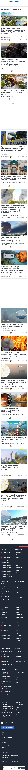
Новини (3, 549)
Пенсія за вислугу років (7, 716)
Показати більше (11, 539)
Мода (17, 630)
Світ (2, 622)
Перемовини (5, 656)
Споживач (18, 628)
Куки (15, 768)
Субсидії (18, 560)
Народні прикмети (21, 674)
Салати (18, 712)
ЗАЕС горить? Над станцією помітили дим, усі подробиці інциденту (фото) (12, 326)
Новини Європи (6, 625)
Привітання (19, 643)
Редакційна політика (7, 737)
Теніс (17, 590)
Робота (18, 555)
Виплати (18, 557)
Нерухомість (5, 591)
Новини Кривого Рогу (6, 568)
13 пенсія (4, 702)
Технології (5, 607)
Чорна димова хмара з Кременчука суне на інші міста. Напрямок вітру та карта (13, 239)
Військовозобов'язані (21, 659)
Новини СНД (5, 633)
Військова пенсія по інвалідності (7, 709)
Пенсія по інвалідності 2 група (7, 705)
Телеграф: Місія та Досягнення (10, 755)
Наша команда (6, 750)
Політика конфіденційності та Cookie (11, 734)
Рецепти (17, 699)
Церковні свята (20, 672)
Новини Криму (6, 574)
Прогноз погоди (20, 572)
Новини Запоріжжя (7, 565)
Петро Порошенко (7, 689)
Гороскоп (18, 625)
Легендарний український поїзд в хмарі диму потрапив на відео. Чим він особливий (13, 178)
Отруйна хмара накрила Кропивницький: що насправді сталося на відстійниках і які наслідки (13, 30)
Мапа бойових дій (7, 651)
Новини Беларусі (6, 638)
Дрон (3, 614)
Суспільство (18, 549)
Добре (21, 768)
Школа (17, 565)
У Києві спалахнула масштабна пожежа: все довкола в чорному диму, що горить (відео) (13, 354)
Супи (17, 707)
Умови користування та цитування (11, 739)
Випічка (18, 702)
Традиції (18, 677)
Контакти (4, 747)
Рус (26, 1)
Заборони (18, 680)
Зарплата (18, 552)
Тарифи (4, 594)
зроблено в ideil (5, 765)
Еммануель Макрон (7, 681)
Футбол (18, 584)
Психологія (19, 614)
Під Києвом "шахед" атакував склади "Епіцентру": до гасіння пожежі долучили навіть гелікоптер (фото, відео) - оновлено (13, 209)
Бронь (17, 654)
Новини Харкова (6, 555)
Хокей (17, 592)
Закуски (18, 715)
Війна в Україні (5, 648)
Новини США (5, 628)
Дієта (17, 612)
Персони (3, 669)
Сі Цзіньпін (5, 678)
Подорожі (18, 633)
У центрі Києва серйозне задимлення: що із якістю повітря (11, 467)
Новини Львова (6, 562)
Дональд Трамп (6, 676)
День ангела (19, 682)
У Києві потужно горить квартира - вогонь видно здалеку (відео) (10, 410)
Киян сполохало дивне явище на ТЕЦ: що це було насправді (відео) (14, 439)
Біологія (4, 612)
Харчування (19, 609)
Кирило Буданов (6, 686)
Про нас (4, 732)
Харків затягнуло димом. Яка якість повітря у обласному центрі (12, 92)
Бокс (17, 587)
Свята (16, 669)
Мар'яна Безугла (6, 691)
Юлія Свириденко (7, 694)
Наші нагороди (6, 745)
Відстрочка (19, 656)
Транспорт (5, 588)
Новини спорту (19, 581)
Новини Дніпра (6, 557)
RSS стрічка (5, 757)
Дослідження (19, 617)
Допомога (18, 570)
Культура (18, 635)
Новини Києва (6, 552)
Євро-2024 (19, 595)
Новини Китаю (6, 635)
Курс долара (5, 596)
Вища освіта (19, 567)
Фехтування (19, 597)
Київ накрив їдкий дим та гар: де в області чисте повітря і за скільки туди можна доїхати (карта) (13, 497)
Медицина (18, 562)
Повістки (18, 651)
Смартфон (5, 617)
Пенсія (3, 699)
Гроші (3, 586)
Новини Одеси (6, 560)
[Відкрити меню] (2, 2)
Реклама (4, 742)
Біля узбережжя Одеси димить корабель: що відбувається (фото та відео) (13, 528)
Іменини (18, 685)
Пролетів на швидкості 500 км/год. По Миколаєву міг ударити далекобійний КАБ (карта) (13, 148)
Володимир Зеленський (5, 673)
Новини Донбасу (6, 571)
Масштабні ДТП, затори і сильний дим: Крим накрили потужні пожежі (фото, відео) (12, 268)
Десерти (18, 709)
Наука (3, 604)
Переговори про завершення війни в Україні (14, 5)
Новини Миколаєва (7, 576)
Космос (4, 609)
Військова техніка (7, 664)
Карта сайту (5, 752)
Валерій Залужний (7, 684)
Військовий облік (20, 661)
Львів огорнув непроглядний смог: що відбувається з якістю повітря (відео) (13, 382)
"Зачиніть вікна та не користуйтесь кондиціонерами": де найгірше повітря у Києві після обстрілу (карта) (13, 62)
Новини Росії (5, 630)
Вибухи (4, 654)
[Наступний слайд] (26, 5)
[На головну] (14, 2)
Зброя (4, 659)
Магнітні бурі (19, 640)
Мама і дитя (19, 607)
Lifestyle (17, 622)
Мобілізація (18, 648)
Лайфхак (18, 638)
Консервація (19, 704)
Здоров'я (17, 604)
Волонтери (5, 661)
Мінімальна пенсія (7, 712)
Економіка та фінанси (5, 582)
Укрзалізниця (5, 599)
